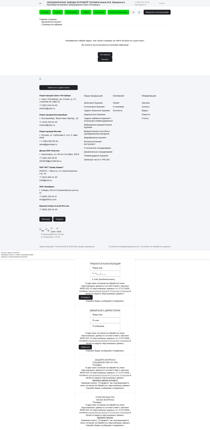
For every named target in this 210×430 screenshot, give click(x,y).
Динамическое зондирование (98, 152)
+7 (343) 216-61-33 (48, 122)
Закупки (146, 103)
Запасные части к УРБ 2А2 (97, 159)
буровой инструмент (21, 257)
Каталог (45, 12)
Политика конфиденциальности (124, 246)
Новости (146, 114)
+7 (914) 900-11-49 (48, 177)
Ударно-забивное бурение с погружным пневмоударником (98, 119)
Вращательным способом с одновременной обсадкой (97, 132)
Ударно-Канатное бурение (97, 110)
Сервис (86, 12)
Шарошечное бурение (94, 114)
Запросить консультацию (157, 12)
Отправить (85, 297)
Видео (145, 110)
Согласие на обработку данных (155, 246)
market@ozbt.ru (141, 5)
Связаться (85, 347)
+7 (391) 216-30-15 (48, 158)
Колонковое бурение (94, 106)
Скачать (146, 106)
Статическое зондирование (97, 148)
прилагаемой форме (98, 291)
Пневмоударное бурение (96, 155)
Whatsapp (46, 219)
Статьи (145, 118)
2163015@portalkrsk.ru (50, 161)
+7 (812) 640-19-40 (142, 2)
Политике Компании (119, 291)
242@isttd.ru (45, 180)
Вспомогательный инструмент (92, 142)
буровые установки (7, 257)
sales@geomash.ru (48, 144)
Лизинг (57, 12)
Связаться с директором (58, 87)
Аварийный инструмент (95, 137)
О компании (72, 12)
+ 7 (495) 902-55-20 (48, 141)
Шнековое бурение (93, 103)
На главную (105, 54)
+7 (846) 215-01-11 (48, 196)
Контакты (99, 12)
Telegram (59, 219)
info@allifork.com (47, 199)
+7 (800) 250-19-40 (48, 209)
